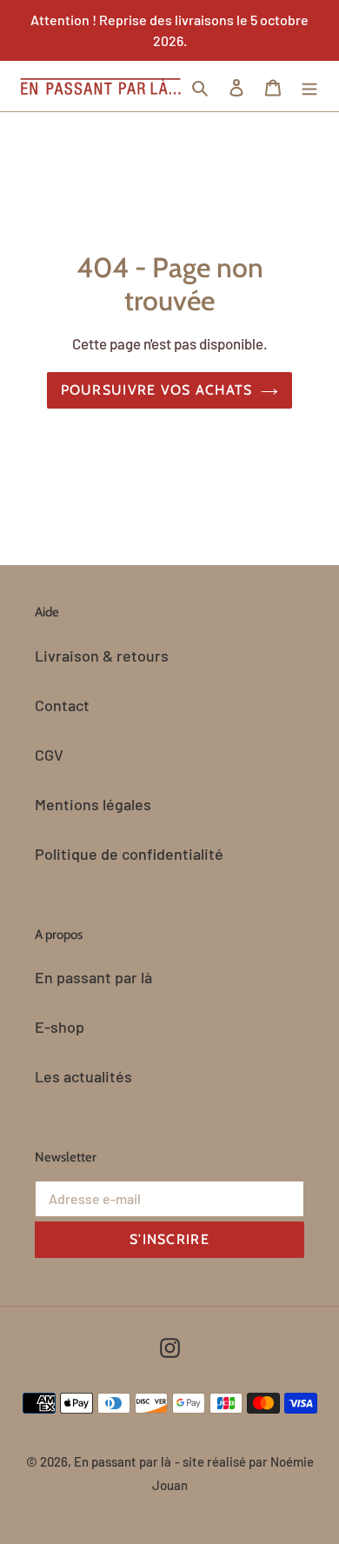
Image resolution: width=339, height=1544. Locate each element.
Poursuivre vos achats (157, 390)
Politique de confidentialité (129, 853)
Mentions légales (93, 804)
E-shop (59, 1026)
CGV (49, 754)
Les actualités (83, 1076)
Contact (62, 705)
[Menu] (309, 86)
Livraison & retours (102, 655)
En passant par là (93, 977)
